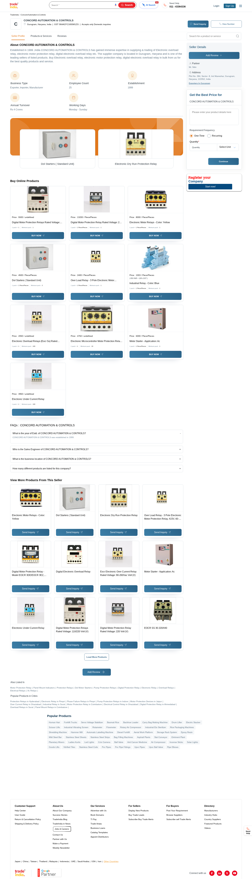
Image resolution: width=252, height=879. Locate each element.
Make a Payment (60, 843)
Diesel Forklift (123, 732)
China (25, 861)
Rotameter (97, 727)
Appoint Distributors (100, 837)
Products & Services (41, 36)
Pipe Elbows (172, 747)
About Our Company (62, 810)
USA (93, 861)
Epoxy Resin (186, 732)
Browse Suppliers (174, 815)
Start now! (210, 186)
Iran (99, 861)
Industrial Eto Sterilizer (155, 727)
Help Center (20, 810)
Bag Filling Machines (123, 737)
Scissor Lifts (54, 727)
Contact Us (58, 835)
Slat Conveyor (160, 737)
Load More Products (96, 657)
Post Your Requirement (177, 810)
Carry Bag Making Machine (155, 722)
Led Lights (89, 742)
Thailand (43, 861)
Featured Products (213, 824)
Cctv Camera (104, 742)
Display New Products (138, 810)
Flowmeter (111, 727)
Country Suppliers (212, 819)
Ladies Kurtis (74, 742)
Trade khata (96, 824)
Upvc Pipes (139, 747)
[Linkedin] (219, 873)
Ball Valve (118, 742)
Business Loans (98, 828)
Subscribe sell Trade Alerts (178, 819)
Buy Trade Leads (136, 815)
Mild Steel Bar (55, 737)
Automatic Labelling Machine (100, 732)
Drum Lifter (177, 722)
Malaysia (53, 861)
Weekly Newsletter (61, 848)
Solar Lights (192, 742)
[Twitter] (227, 873)
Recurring (217, 136)
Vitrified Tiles (69, 747)
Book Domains (97, 815)
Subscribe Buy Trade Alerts (140, 819)
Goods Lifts (54, 747)
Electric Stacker (193, 722)
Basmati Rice (113, 722)
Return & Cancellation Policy (28, 819)
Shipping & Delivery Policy (27, 824)
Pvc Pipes (106, 747)
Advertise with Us (98, 810)
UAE (73, 861)
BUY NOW (36, 235)
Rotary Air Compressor (130, 727)
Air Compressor (158, 742)
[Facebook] (211, 873)
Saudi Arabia (83, 861)
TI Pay (94, 819)
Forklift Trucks (70, 722)
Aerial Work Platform (143, 732)
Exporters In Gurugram (199, 83)
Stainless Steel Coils (88, 747)
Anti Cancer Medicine (137, 742)
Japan (17, 861)
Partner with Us (60, 839)
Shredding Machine (58, 732)
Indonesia (64, 861)
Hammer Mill (77, 732)
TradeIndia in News (61, 824)
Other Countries (111, 861)
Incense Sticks (176, 742)
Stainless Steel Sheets (76, 737)
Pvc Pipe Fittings (122, 747)
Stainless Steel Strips (100, 737)
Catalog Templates (99, 832)
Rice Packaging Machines (182, 727)
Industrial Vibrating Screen (76, 727)
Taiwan (33, 861)
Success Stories (60, 815)
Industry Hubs (210, 815)
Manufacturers (211, 810)
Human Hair (54, 722)
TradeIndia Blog (60, 819)
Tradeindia (14, 15)
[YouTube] (234, 873)
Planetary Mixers (56, 742)
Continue (223, 161)
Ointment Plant (178, 737)
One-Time (199, 136)
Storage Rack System (167, 732)
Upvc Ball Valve (156, 747)
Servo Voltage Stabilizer (92, 722)
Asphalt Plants (143, 737)
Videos (207, 828)
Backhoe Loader (130, 722)
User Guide (20, 815)
